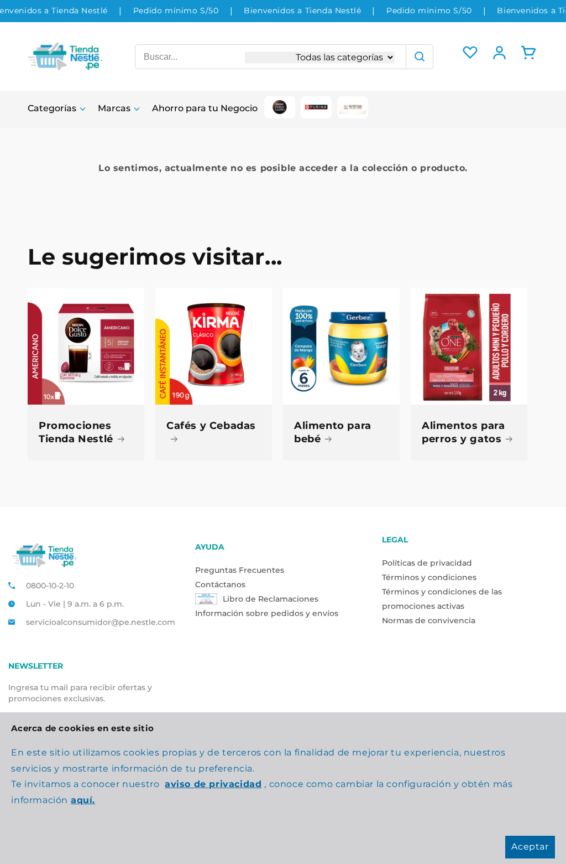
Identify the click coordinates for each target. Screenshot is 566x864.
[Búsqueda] (419, 56)
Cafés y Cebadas (211, 426)
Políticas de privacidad (427, 563)
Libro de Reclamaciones (270, 599)
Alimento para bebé (332, 432)
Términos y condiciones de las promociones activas (442, 599)
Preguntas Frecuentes (239, 570)
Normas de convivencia (428, 620)
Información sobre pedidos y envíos (266, 613)
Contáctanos (220, 584)
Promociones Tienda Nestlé (76, 432)
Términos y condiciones (429, 577)
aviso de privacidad (213, 784)
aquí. (83, 800)
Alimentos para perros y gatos (463, 432)
